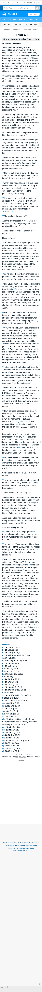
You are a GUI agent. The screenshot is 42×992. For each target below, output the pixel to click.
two (3, 380)
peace (5, 277)
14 (3, 216)
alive (21, 277)
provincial (6, 226)
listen (14, 135)
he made (28, 520)
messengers (7, 60)
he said (9, 140)
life (33, 453)
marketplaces (8, 511)
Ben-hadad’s (21, 140)
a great (23, 305)
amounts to (7, 166)
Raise (12, 349)
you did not (29, 544)
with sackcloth (25, 457)
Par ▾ (36, 39)
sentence (13, 604)
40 (9, 593)
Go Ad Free (4, 987)
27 (9, 372)
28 (3, 387)
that (16, 81)
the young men (23, 223)
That (32, 601)
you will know (13, 404)
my (14, 79)
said (13, 63)
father (20, 505)
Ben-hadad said (9, 502)
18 (3, 273)
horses (21, 53)
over (12, 573)
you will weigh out (17, 591)
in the (15, 437)
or (18, 135)
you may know (15, 209)
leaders (14, 226)
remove (18, 344)
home (4, 635)
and (27, 53)
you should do (8, 320)
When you (6, 549)
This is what (28, 63)
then (20, 86)
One (6, 531)
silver (21, 66)
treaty (4, 520)
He (28, 473)
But (27, 96)
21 (10, 299)
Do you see (8, 203)
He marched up (22, 55)
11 (3, 172)
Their (9, 330)
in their (31, 346)
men (4, 429)
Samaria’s (26, 163)
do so (8, 163)
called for (27, 114)
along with (13, 53)
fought (18, 58)
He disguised (16, 570)
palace (27, 102)
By (17, 216)
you (6, 79)
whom (22, 216)
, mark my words (31, 547)
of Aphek (29, 424)
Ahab (28, 60)
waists (15, 447)
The (5, 86)
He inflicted (15, 305)
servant (22, 145)
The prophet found (12, 559)
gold (35, 66)
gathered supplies (10, 375)
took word (25, 150)
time (37, 96)
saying (28, 91)
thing (17, 148)
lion (24, 549)
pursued (11, 294)
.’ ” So (33, 148)
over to (25, 206)
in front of (26, 378)
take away (19, 107)
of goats (19, 380)
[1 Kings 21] (39, 447)
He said (5, 238)
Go (24, 315)
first (31, 145)
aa (19, 447)
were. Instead (15, 336)
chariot (5, 354)
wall (7, 427)
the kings (15, 442)
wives (26, 69)
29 (3, 410)
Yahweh (15, 395)
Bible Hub (21, 760)
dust (33, 163)
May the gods (21, 160)
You (12, 238)
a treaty (36, 520)
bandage (6, 573)
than (4, 336)
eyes (20, 573)
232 (34, 245)
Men (26, 267)
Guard (14, 586)
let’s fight (28, 354)
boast (4, 178)
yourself (34, 349)
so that (5, 209)
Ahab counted (12, 243)
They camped (10, 411)
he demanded (29, 122)
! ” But (20, 537)
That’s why (15, 333)
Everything (29, 142)
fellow (10, 534)
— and (21, 354)
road (7, 570)
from (4, 289)
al (26, 635)
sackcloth (34, 445)
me (10, 94)
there (12, 597)
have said (6, 395)
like (10, 178)
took (25, 505)
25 (9, 349)
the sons (14, 531)
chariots (32, 53)
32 (31, 253)
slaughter (31, 305)
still (19, 473)
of (13, 145)
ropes (26, 447)
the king (11, 76)
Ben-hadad (12, 47)
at (30, 96)
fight (32, 375)
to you (13, 110)
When (6, 183)
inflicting (16, 565)
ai (36, 591)
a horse (23, 297)
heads (5, 450)
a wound (24, 565)
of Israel (19, 76)
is (34, 107)
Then (5, 76)
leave (14, 549)
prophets (28, 531)
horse (35, 352)
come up (13, 500)
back (32, 150)
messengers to (13, 91)
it (29, 58)
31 (23, 436)
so (25, 362)
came (15, 198)
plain (19, 338)
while (26, 380)
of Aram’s (20, 328)
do (29, 148)
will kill (29, 549)
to (25, 60)
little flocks (10, 380)
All (4, 132)
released (18, 523)
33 (3, 480)
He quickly (8, 611)
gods (14, 330)
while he (6, 186)
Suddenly (24, 581)
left (14, 150)
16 (16, 250)
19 (3, 283)
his (13, 50)
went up (19, 370)
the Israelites (27, 416)
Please (29, 465)
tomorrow (6, 99)
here (4, 597)
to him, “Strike (12, 562)
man (29, 537)
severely (15, 163)
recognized (31, 614)
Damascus (32, 511)
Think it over (33, 117)
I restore (28, 502)
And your (15, 69)
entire (18, 50)
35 (3, 531)
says (10, 66)
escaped (13, 297)
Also (6, 344)
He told (7, 544)
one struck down (31, 289)
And (4, 221)
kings (4, 53)
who (10, 168)
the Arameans (24, 292)
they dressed (12, 457)
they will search (13, 102)
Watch (5, 206)
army (23, 50)
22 (3, 312)
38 (30, 564)
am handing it (16, 206)
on (9, 107)
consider (28, 318)
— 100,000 (25, 419)
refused (35, 537)
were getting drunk (30, 256)
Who (19, 231)
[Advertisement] (21, 813)
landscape (24, 383)
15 (3, 242)
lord (17, 79)
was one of (13, 617)
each (26, 166)
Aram (4, 308)
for (21, 122)
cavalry (23, 302)
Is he (16, 473)
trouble (15, 122)
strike (6, 539)
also (14, 434)
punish (31, 160)
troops (5, 251)
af (37, 549)
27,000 (23, 427)
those (17, 427)
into (15, 60)
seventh (23, 413)
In (5, 367)
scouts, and (25, 264)
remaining (32, 427)
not (17, 398)
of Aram (26, 47)
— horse (25, 352)
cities (7, 505)
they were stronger (29, 333)
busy (36, 594)
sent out (16, 264)
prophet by (18, 534)
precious (6, 110)
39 (24, 572)
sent (21, 158)
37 (3, 559)
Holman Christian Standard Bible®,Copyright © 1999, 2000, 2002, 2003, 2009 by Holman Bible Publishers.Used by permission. (21, 756)
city (22, 60)
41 (3, 611)
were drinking (28, 186)
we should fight (30, 336)
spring (27, 320)
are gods (21, 330)
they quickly (15, 483)
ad (32, 513)
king (21, 47)
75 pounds (31, 591)
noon (4, 253)
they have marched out (26, 274)
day (29, 413)
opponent (9, 292)
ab (37, 482)
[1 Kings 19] (3, 447)
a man (32, 581)
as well (21, 71)
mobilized (30, 367)
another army (21, 349)
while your (18, 594)
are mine (6, 69)
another (24, 559)
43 (11, 632)
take (11, 277)
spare (34, 465)
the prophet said (13, 221)
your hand (6, 625)
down (27, 128)
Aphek (28, 370)
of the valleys (30, 398)
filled (13, 383)
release (12, 520)
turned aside (7, 583)
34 (33, 499)
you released (28, 622)
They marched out (25, 251)
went (25, 375)
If (15, 274)
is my (33, 473)
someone (29, 583)
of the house (26, 442)
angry (22, 635)
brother (5, 475)
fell (10, 427)
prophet (9, 198)
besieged (35, 55)
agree (22, 135)
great (24, 203)
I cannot (24, 148)
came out (19, 497)
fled (33, 292)
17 (14, 258)
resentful (11, 635)
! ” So (24, 562)
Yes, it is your (23, 485)
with (29, 297)
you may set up (20, 508)
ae (33, 531)
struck (5, 565)
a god (21, 398)
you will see (11, 120)
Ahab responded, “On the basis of (17, 518)
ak (13, 627)
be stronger (15, 341)
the (18, 60)
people (28, 132)
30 (21, 421)
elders (12, 132)
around (32, 447)
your (30, 66)
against (24, 58)
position (5, 346)
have (21, 81)
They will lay (23, 104)
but (10, 148)
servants (27, 99)
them (9, 248)
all (12, 81)
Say (4, 142)
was (32, 594)
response (33, 183)
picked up (25, 483)
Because (18, 393)
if (20, 163)
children (5, 71)
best (21, 69)
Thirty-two (31, 50)
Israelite (32, 248)
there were (27, 245)
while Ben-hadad (14, 253)
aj (12, 606)
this (33, 96)
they (27, 341)
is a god (23, 395)
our (10, 447)
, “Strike (11, 537)
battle (4, 233)
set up (17, 513)
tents (7, 188)
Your (17, 66)
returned (27, 86)
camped (18, 378)
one (13, 421)
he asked (11, 231)
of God (19, 388)
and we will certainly (28, 357)
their (31, 104)
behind (17, 286)
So (4, 140)
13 (3, 198)
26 (3, 366)
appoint (16, 346)
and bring (22, 493)
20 (15, 289)
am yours (33, 79)
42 (32, 616)
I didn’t (14, 128)
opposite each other (25, 411)
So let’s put (24, 445)
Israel (4, 294)
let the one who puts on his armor (22, 176)
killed (4, 555)
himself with (29, 570)
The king (8, 173)
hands (5, 107)
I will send (15, 99)
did (22, 362)
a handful (16, 166)
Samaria (6, 58)
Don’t (9, 135)
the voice (8, 547)
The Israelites (16, 372)
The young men (22, 259)
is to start (26, 231)
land (15, 117)
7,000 (11, 251)
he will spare (22, 453)
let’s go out (17, 450)
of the (10, 117)
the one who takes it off (22, 178)
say (10, 79)
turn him (21, 128)
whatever (28, 107)
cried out (19, 575)
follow (15, 168)
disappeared (24, 597)
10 (3, 157)
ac (8, 507)
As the (28, 573)
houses (13, 104)
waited (21, 567)
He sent (35, 58)
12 (3, 182)
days (10, 413)
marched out (24, 261)
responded (11, 485)
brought (21, 583)
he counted (17, 248)
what (35, 318)
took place (12, 416)
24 (3, 343)
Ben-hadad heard (17, 183)
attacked (13, 302)
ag (23, 569)
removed (17, 611)
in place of (30, 589)
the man (12, 388)
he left (11, 552)
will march (14, 323)
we (7, 336)
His (26, 437)
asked (12, 216)
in (3, 259)
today (35, 206)
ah (6, 591)
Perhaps (12, 453)
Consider (18, 439)
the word (27, 534)
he (14, 575)
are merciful (7, 445)
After (4, 248)
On (15, 413)
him (13, 55)
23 (3, 327)
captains (24, 346)
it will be (13, 589)
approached (20, 312)
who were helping (10, 256)
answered (27, 76)
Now (5, 47)
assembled (7, 50)
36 (3, 544)
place (4, 349)
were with (6, 55)
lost (19, 352)
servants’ (6, 104)
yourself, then (18, 318)
